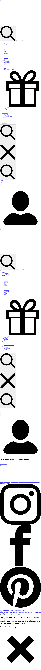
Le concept (2, 610)
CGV (5, 613)
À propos (4, 117)
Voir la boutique (5, 44)
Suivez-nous (10, 483)
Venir (1, 482)
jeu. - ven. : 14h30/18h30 (23, 482)
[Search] (8, 33)
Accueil (3, 43)
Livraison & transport (4, 612)
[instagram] (20, 524)
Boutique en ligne (5, 45)
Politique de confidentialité (33, 612)
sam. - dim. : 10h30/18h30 (33, 482)
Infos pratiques (11, 612)
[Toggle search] (8, 132)
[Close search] (8, 152)
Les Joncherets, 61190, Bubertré (8, 482)
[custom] (20, 565)
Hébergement (5, 113)
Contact (23, 610)
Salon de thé (4, 109)
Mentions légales (24, 612)
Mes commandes (17, 612)
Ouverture (16, 482)
